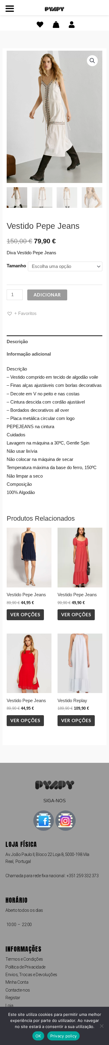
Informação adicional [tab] (29, 354)
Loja (9, 1005)
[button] (92, 60)
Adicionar (47, 294)
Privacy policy (63, 1035)
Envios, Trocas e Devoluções (31, 974)
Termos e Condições (24, 959)
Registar (12, 997)
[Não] (101, 1026)
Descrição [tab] (17, 341)
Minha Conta (16, 982)
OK (38, 1035)
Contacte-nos (17, 990)
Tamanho (16, 265)
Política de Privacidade (25, 967)
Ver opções (25, 614)
